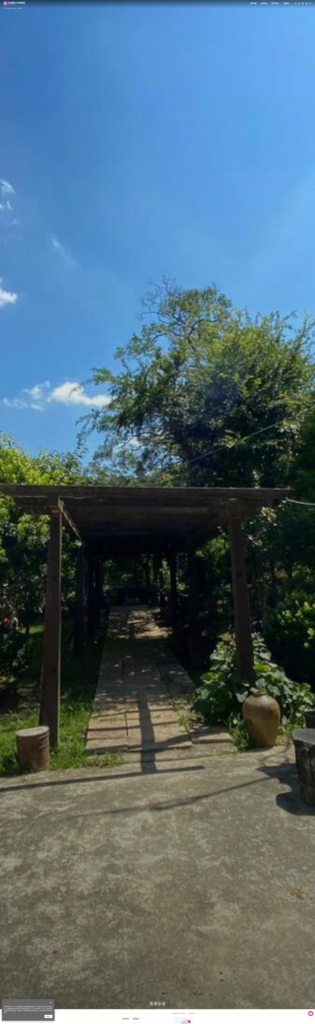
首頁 (5, 8)
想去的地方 (275, 3)
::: (2, 8)
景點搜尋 (19, 8)
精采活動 (253, 3)
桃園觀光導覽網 (14, 3)
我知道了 (48, 1016)
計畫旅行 (286, 3)
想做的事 (264, 3)
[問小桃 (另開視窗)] (310, 1013)
